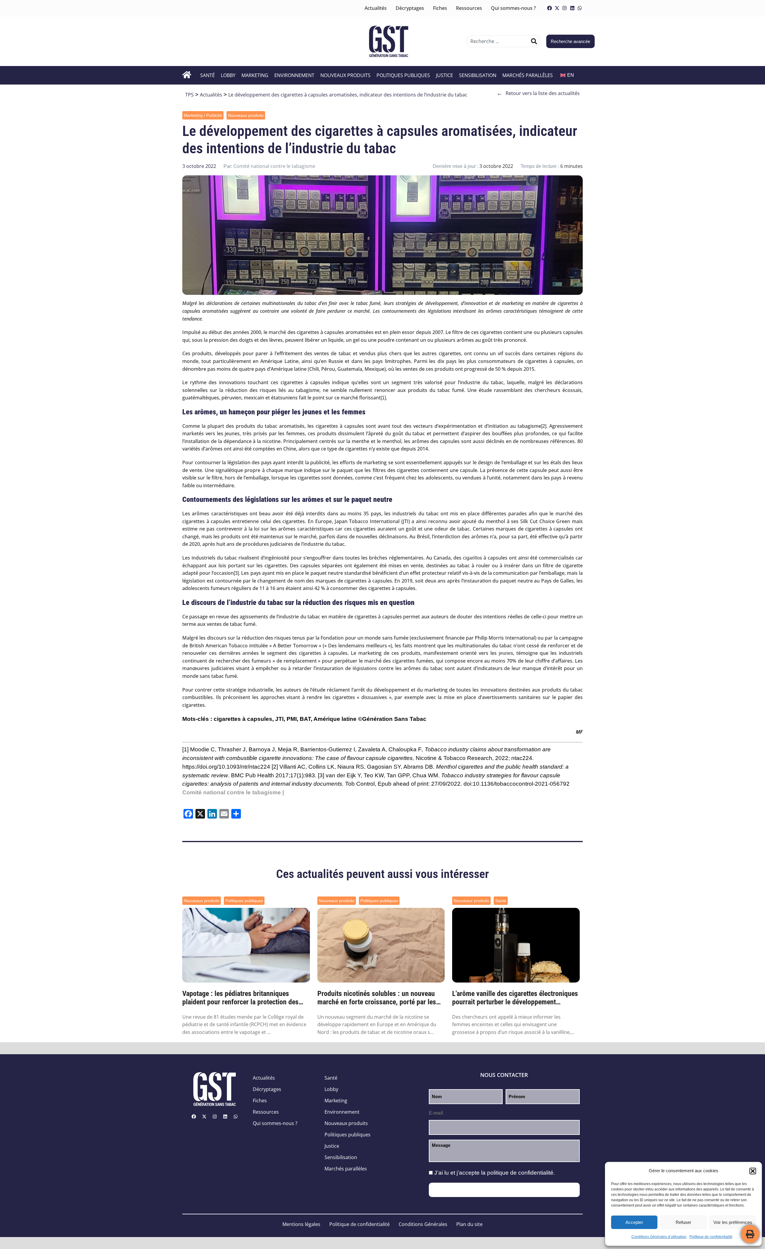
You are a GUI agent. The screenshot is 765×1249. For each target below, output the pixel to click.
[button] (753, 1171)
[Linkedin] (572, 8)
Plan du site (469, 1224)
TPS (189, 94)
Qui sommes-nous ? (513, 8)
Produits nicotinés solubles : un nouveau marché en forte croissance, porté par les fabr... (376, 998)
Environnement (294, 75)
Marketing (254, 75)
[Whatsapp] (580, 8)
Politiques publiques (403, 75)
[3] (236, 573)
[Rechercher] (534, 41)
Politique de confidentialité (710, 1237)
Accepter (634, 1222)
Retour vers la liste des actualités (538, 93)
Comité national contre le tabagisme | (233, 792)
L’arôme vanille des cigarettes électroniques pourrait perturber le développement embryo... (515, 998)
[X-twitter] (557, 8)
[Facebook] (549, 8)
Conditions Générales (423, 1224)
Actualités (376, 8)
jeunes (506, 653)
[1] (383, 397)
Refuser (683, 1222)
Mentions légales (301, 1224)
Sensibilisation (477, 75)
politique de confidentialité (520, 1173)
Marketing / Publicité (203, 115)
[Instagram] (564, 8)
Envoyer (504, 1190)
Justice (444, 75)
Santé (207, 75)
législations (365, 668)
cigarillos (472, 557)
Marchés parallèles (527, 75)
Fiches (440, 8)
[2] (543, 426)
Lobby (228, 75)
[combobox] (499, 41)
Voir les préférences (732, 1222)
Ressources (469, 8)
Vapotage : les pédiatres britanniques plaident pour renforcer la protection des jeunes (240, 998)
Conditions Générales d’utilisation (658, 1237)
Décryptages (410, 8)
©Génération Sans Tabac (392, 719)
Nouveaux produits (345, 75)
